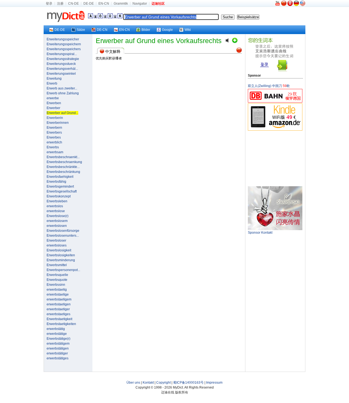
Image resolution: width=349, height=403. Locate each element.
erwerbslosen (57, 226)
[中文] (284, 5)
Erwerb (52, 83)
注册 (60, 3)
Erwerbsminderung (61, 260)
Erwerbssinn (56, 285)
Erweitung (54, 78)
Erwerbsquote (57, 280)
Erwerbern (54, 128)
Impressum (214, 382)
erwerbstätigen (58, 348)
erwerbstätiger (57, 353)
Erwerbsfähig (56, 182)
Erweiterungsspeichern (64, 44)
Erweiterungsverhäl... (62, 69)
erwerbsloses (57, 245)
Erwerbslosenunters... (63, 235)
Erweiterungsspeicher (63, 39)
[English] (302, 5)
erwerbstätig (56, 329)
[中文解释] (239, 52)
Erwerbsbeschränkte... (63, 167)
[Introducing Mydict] (277, 5)
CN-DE (73, 3)
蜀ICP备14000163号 (188, 382)
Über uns (133, 382)
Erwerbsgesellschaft (62, 191)
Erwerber (53, 108)
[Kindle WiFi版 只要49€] (275, 130)
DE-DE (88, 3)
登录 (49, 3)
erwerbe (53, 98)
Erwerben (54, 103)
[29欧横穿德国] (275, 102)
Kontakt (148, 382)
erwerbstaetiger (58, 309)
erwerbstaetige (58, 294)
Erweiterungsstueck (61, 64)
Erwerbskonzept (59, 196)
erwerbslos (55, 206)
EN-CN (103, 3)
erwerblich (54, 142)
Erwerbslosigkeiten (61, 255)
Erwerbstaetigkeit (59, 319)
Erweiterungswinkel (61, 74)
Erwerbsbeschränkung (63, 172)
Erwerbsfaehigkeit (60, 177)
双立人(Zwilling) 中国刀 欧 (269, 86)
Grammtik (121, 3)
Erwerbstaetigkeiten (61, 324)
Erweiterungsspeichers (64, 49)
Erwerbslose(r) (57, 216)
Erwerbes (54, 137)
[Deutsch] (296, 5)
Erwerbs (53, 147)
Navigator (140, 3)
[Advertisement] (275, 158)
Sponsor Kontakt (260, 232)
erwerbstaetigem (59, 299)
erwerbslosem (57, 221)
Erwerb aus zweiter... (62, 88)
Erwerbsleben (57, 201)
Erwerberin (55, 118)
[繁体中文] (290, 5)
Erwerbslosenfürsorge (63, 231)
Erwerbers (54, 132)
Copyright (163, 382)
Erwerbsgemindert (60, 186)
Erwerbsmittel (57, 265)
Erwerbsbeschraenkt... (63, 157)
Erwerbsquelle (57, 275)
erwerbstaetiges (58, 314)
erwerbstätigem (58, 343)
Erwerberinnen (58, 123)
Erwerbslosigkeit (59, 250)
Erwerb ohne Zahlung (63, 93)
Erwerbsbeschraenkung (64, 162)
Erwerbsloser (56, 240)
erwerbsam (55, 152)
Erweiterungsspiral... (62, 54)
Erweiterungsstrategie (63, 59)
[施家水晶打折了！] (275, 229)
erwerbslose (56, 211)
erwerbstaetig (57, 289)
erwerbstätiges (57, 358)
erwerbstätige (57, 334)
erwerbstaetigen (59, 304)
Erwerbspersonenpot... (63, 270)
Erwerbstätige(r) (58, 339)
